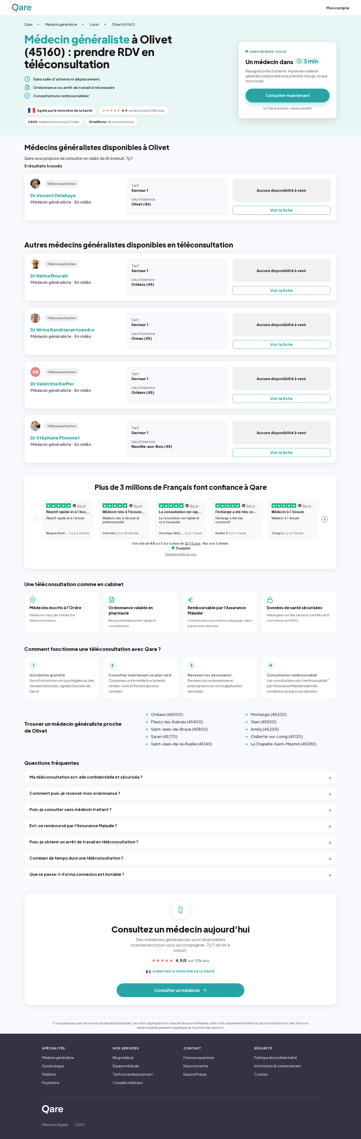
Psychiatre (50, 1082)
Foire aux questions (198, 1057)
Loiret (94, 24)
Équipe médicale (126, 1066)
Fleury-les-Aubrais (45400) (177, 721)
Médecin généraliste (61, 24)
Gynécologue (53, 1066)
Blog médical (123, 1057)
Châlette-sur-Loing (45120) (277, 736)
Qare (28, 24)
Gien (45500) (263, 721)
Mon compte (337, 8)
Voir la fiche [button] (281, 210)
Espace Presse (195, 1074)
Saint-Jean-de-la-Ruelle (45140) (181, 743)
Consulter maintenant (287, 95)
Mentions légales (55, 1124)
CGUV (79, 1124)
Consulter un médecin (177, 990)
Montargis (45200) (269, 714)
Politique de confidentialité (275, 1057)
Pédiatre (49, 1074)
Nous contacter (195, 1066)
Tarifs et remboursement (133, 1074)
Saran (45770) (164, 736)
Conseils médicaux (128, 1082)
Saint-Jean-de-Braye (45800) (179, 729)
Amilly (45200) (265, 729)
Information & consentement (277, 1066)
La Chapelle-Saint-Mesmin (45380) (283, 743)
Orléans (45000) (167, 714)
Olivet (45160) (123, 24)
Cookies (261, 1074)
